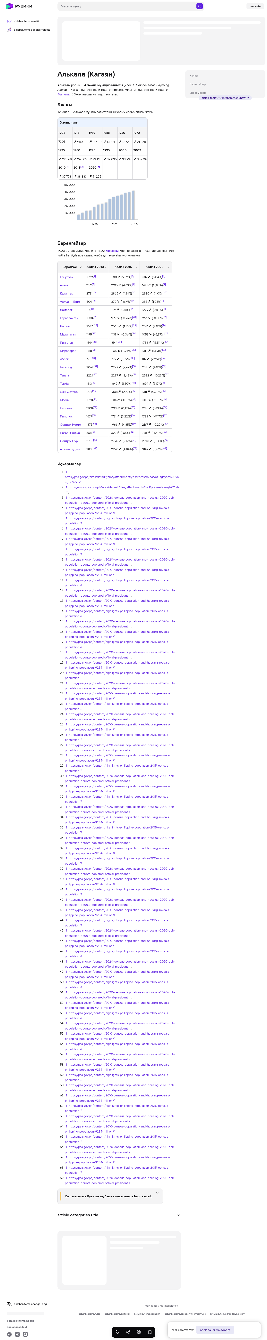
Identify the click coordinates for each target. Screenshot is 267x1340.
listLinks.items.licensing (147, 1313)
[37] (96, 365)
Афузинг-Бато (70, 301)
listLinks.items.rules (89, 1313)
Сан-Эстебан (69, 392)
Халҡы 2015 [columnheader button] (123, 267)
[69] (165, 448)
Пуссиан (66, 408)
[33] (164, 349)
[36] (163, 357)
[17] (132, 308)
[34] (93, 357)
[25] (94, 333)
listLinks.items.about (20, 1320)
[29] (119, 341)
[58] (94, 423)
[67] (95, 447)
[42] (167, 374)
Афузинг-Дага (70, 449)
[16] (93, 308)
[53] (133, 407)
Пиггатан (66, 342)
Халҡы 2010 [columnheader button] (95, 267)
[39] (164, 366)
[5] (132, 276)
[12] (165, 292)
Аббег (64, 359)
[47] (134, 390)
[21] (165, 317)
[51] (165, 398)
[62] (132, 431)
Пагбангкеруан (71, 433)
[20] (134, 317)
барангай (112, 251)
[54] (165, 407)
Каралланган (69, 318)
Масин (65, 400)
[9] (164, 284)
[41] (134, 374)
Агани (64, 285)
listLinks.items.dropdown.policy (227, 1313)
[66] (166, 439)
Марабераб (68, 351)
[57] (165, 415)
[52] (95, 406)
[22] (95, 325)
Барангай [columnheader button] (70, 267)
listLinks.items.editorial (117, 1313)
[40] (95, 374)
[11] (133, 292)
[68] (135, 448)
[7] (93, 284)
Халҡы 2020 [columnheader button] (154, 267)
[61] (93, 431)
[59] (134, 423)
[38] (134, 366)
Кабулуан (66, 277)
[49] (95, 398)
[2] (82, 166)
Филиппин (64, 94)
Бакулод (66, 367)
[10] (94, 292)
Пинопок (66, 416)
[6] (163, 276)
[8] (133, 284)
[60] (166, 423)
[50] (134, 398)
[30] (166, 341)
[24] (164, 325)
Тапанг (65, 375)
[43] (94, 382)
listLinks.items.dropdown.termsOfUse (185, 1313)
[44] (134, 382)
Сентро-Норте (70, 424)
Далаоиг (66, 326)
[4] (94, 275)
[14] (133, 300)
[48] (164, 390)
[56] (133, 415)
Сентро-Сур (69, 441)
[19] (95, 316)
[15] (163, 300)
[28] (95, 341)
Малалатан (68, 334)
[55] (94, 415)
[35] (133, 357)
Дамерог (66, 310)
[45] (164, 382)
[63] (165, 431)
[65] (134, 439)
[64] (95, 439)
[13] (94, 300)
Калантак (66, 293)
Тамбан (65, 383)
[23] (134, 325)
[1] (67, 166)
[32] (134, 349)
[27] (166, 333)
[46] (94, 390)
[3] (98, 166)
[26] (134, 333)
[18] (165, 308)
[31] (94, 349)
